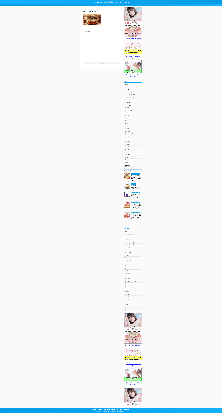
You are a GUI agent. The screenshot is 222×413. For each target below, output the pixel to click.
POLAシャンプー (94, 4)
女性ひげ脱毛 (85, 4)
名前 (84, 48)
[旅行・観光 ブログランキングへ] (127, 165)
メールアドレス (86, 52)
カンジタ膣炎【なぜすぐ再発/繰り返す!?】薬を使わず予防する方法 (136, 187)
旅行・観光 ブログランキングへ (129, 166)
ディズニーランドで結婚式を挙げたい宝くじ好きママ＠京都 (111, 2)
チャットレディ (103, 4)
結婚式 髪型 (122, 4)
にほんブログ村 (127, 171)
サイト (85, 57)
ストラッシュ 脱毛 (113, 4)
